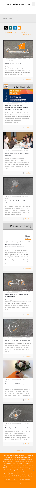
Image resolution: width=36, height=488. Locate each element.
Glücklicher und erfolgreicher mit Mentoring (17, 340)
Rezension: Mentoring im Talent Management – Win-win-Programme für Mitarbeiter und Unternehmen (16, 107)
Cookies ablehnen (25, 479)
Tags (15, 32)
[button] (6, 28)
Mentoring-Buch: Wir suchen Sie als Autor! (17, 428)
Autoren (23, 32)
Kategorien (8, 32)
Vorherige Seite (19, 450)
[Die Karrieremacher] (18, 4)
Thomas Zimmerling (12, 102)
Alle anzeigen (27, 34)
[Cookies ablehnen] (33, 471)
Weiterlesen (28, 79)
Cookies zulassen (10, 479)
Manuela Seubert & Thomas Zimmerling (17, 59)
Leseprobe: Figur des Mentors (13, 63)
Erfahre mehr (18, 484)
